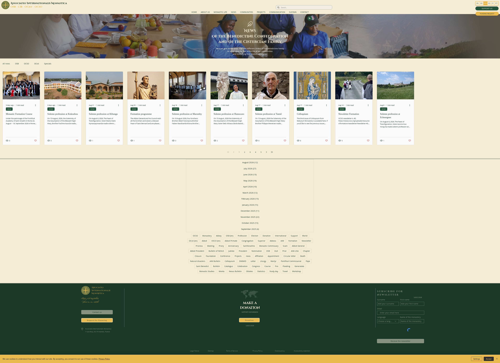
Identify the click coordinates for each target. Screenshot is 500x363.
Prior (284, 251)
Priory (221, 246)
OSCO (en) (215, 241)
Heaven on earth (89, 302)
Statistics (261, 271)
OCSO (26, 63)
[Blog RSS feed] (309, 18)
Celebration (242, 266)
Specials (47, 63)
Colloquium (230, 261)
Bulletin (216, 266)
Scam (285, 246)
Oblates (249, 271)
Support (294, 235)
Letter (253, 261)
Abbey (218, 235)
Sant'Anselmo (249, 246)
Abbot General (298, 246)
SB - (15, 6)
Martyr (273, 261)
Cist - (31, 6)
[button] (487, 8)
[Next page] (266, 152)
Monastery (207, 235)
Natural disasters (197, 261)
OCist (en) (193, 241)
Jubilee (231, 251)
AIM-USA (295, 251)
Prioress (199, 246)
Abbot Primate (231, 241)
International (280, 235)
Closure (198, 256)
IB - (22, 6)
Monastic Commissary (268, 246)
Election (254, 235)
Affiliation (259, 256)
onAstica (98, 293)
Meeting (210, 246)
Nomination (257, 251)
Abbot (204, 241)
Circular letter (290, 256)
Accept (489, 359)
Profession (242, 235)
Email (379, 309)
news (248, 256)
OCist (36, 63)
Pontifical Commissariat (291, 261)
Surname (381, 300)
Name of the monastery (410, 317)
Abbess (273, 241)
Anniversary (233, 246)
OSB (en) (229, 235)
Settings (476, 359)
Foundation (211, 256)
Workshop (296, 271)
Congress (256, 266)
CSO (39, 6)
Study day (274, 271)
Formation (292, 241)
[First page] (228, 152)
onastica (60, 3)
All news (6, 63)
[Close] (496, 359)
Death (302, 256)
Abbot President (197, 251)
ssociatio (19, 3)
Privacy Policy (104, 359)
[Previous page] (233, 152)
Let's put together (89, 298)
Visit (276, 251)
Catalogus (228, 266)
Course (267, 266)
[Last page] (272, 152)
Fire (276, 266)
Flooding (286, 266)
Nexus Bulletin (235, 271)
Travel (285, 271)
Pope (308, 261)
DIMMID (242, 261)
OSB (17, 63)
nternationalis (39, 3)
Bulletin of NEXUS (216, 251)
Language (381, 317)
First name (404, 300)
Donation (267, 235)
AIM (282, 241)
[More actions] (36, 105)
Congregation (247, 241)
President (243, 251)
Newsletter (306, 241)
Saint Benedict (202, 266)
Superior (261, 241)
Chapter (306, 251)
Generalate (299, 266)
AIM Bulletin (215, 261)
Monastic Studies (206, 271)
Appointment (273, 256)
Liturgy (263, 261)
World (304, 235)
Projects (238, 256)
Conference (225, 256)
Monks (221, 271)
